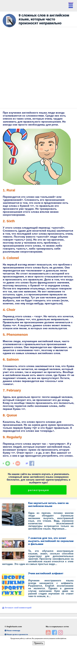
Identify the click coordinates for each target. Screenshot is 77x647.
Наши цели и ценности (17, 634)
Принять (38, 643)
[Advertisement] (38, 68)
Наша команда (13, 630)
